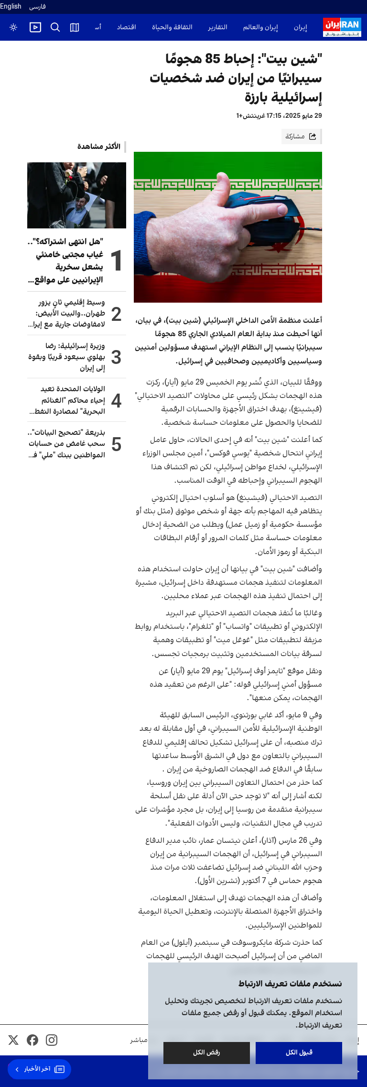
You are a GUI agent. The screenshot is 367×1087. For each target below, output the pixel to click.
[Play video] (35, 27)
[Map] (74, 27)
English (11, 7)
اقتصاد (126, 28)
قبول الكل (299, 1053)
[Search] (55, 27)
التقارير (217, 28)
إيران (300, 28)
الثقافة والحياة (172, 28)
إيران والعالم (260, 28)
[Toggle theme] (13, 27)
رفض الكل (206, 1053)
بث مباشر (143, 1040)
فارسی (37, 7)
